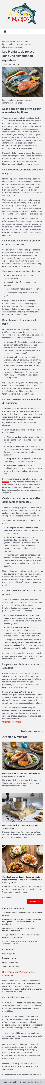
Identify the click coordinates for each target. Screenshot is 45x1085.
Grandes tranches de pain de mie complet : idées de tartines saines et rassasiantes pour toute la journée (22, 880)
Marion (6, 64)
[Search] (41, 31)
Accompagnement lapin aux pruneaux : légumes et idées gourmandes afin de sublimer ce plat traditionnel (21, 921)
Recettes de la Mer (9, 958)
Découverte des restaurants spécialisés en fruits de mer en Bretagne (21, 774)
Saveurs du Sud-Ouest (11, 962)
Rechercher (7, 897)
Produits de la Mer (9, 954)
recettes (5, 481)
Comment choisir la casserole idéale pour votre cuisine (20, 826)
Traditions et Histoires (12, 722)
